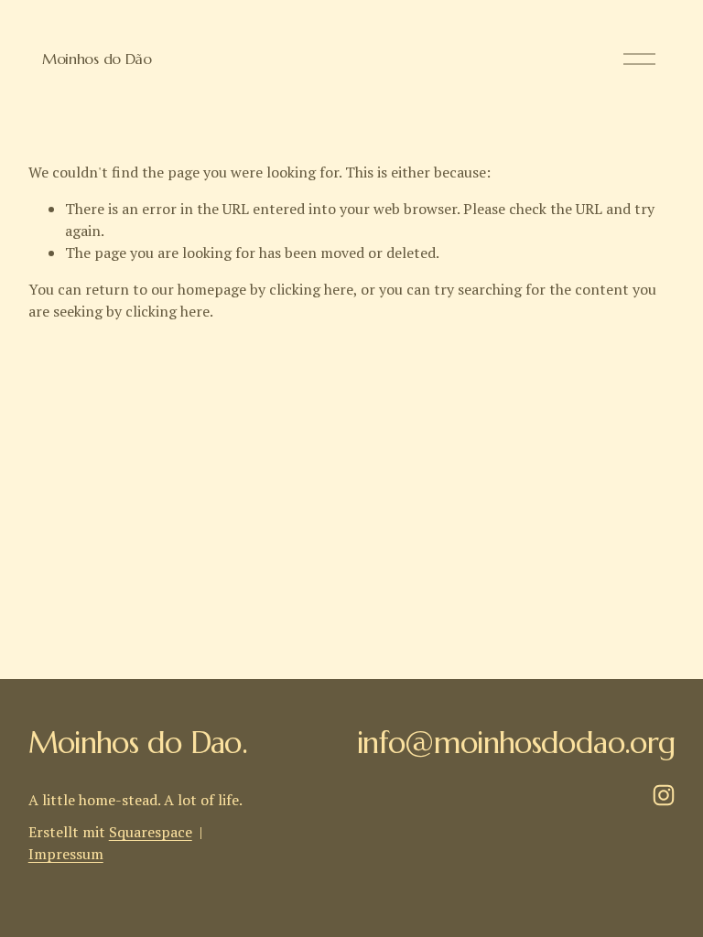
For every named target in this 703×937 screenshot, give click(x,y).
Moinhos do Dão (97, 58)
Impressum (65, 854)
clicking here (311, 289)
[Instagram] (664, 795)
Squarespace (150, 832)
